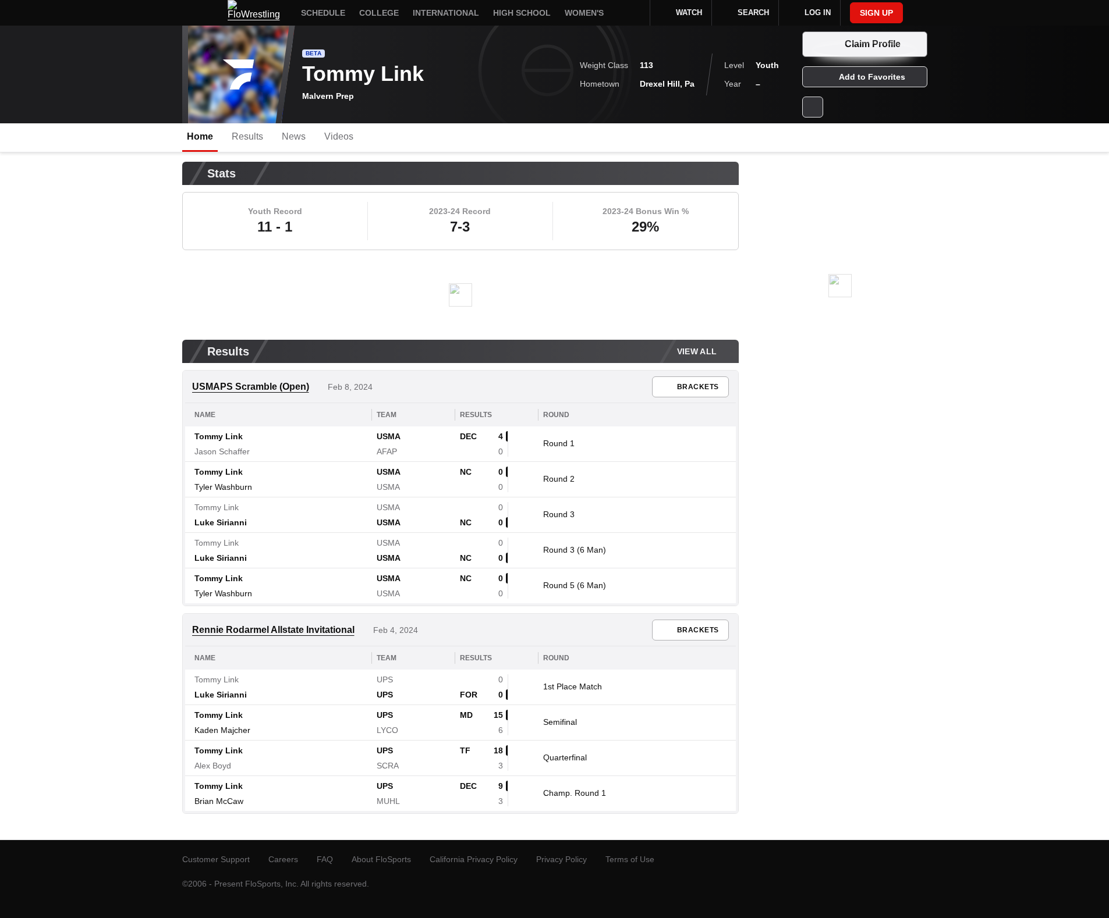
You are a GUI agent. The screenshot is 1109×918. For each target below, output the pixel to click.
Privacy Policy (561, 859)
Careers (283, 859)
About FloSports (381, 859)
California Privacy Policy (474, 859)
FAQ (325, 859)
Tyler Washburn (223, 487)
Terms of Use (629, 859)
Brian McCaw (218, 801)
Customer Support (216, 859)
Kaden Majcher (222, 730)
